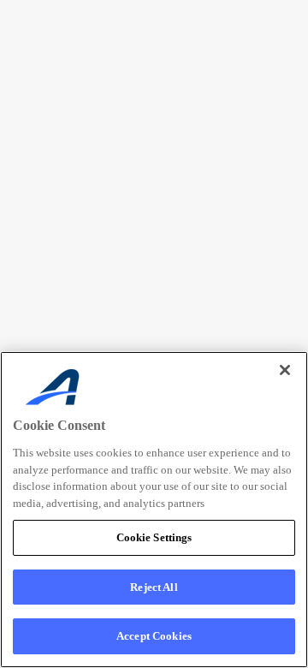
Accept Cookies (154, 635)
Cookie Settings (154, 537)
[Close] (285, 370)
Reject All (153, 587)
